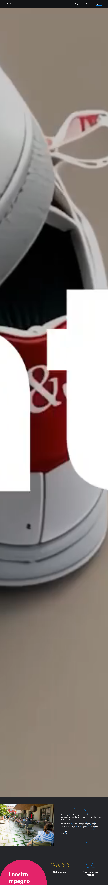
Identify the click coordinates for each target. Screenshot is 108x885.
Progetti (77, 4)
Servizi (88, 4)
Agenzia (98, 4)
